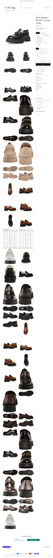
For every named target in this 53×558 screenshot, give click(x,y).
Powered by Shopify (12, 555)
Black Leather (39, 42)
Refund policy (22, 555)
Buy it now (43, 64)
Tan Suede (39, 35)
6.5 (44, 53)
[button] (45, 8)
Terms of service (27, 555)
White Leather (39, 37)
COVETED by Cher (7, 555)
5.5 (41, 53)
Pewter (38, 44)
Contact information (33, 555)
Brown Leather (45, 35)
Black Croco (43, 32)
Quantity (37, 55)
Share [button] (38, 114)
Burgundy (46, 42)
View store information (41, 70)
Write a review (33, 539)
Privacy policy (18, 555)
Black (38, 32)
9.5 (37, 53)
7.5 (37, 48)
